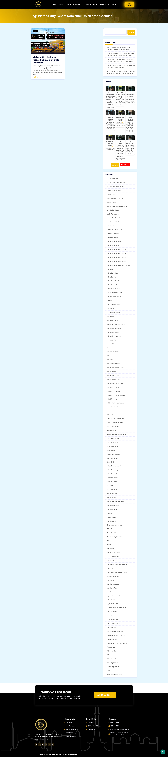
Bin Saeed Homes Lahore (114, 293)
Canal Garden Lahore (113, 304)
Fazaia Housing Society (114, 407)
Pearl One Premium (113, 556)
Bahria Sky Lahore (112, 273)
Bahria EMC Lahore (113, 234)
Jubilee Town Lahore (113, 454)
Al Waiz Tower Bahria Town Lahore (117, 206)
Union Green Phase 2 (113, 659)
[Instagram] (39, 744)
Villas (108, 671)
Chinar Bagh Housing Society (116, 324)
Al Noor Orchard (111, 202)
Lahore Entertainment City (115, 466)
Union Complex (111, 651)
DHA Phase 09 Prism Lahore (115, 367)
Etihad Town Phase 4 (113, 391)
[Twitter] (43, 744)
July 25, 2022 (38, 51)
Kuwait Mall (110, 462)
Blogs (68, 4)
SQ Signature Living (113, 619)
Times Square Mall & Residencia (117, 643)
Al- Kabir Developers (113, 210)
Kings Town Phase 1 (113, 458)
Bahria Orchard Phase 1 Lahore (116, 249)
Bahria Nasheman (112, 237)
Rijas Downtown (112, 592)
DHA (108, 356)
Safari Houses (111, 600)
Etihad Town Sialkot (113, 399)
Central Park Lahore (113, 320)
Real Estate (110, 580)
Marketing (110, 513)
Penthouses (110, 560)
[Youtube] (49, 744)
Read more (36, 77)
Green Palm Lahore (112, 426)
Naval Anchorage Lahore (114, 525)
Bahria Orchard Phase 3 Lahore (116, 257)
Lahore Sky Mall (112, 474)
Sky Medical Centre (112, 604)
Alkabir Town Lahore (113, 214)
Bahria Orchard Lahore (114, 241)
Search (131, 32)
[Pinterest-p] (46, 744)
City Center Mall (111, 340)
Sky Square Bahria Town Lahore (116, 608)
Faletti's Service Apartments (115, 403)
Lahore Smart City (112, 478)
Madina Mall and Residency (115, 501)
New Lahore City (112, 533)
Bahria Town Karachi (113, 281)
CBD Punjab (110, 308)
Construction (111, 348)
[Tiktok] (53, 744)
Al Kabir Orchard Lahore (114, 190)
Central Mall (110, 316)
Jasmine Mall (111, 450)
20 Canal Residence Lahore (115, 186)
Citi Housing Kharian (113, 332)
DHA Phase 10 (111, 371)
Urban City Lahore (112, 663)
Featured (35, 31)
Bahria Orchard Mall (113, 245)
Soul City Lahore (112, 611)
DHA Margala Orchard (113, 363)
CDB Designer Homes (113, 312)
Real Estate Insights (113, 584)
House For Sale (111, 430)
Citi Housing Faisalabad (114, 328)
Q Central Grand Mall (113, 576)
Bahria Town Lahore (113, 285)
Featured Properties (90, 4)
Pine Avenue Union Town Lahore (117, 564)
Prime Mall (110, 568)
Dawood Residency (112, 352)
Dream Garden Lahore (113, 379)
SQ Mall (109, 615)
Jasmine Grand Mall (113, 446)
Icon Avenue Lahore (113, 438)
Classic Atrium (111, 344)
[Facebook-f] (36, 744)
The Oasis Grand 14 (113, 639)
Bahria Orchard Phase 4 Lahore (116, 261)
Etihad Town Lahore (113, 387)
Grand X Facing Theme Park (115, 419)
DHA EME (110, 360)
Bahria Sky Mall (111, 277)
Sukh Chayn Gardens (113, 623)
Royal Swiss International (114, 596)
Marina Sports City (112, 509)
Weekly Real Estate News (114, 674)
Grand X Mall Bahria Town (115, 423)
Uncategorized (111, 647)
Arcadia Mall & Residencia (115, 222)
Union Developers (112, 655)
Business (109, 300)
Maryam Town (111, 517)
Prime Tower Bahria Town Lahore (117, 572)
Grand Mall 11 (111, 415)
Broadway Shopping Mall (114, 297)
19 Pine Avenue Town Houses (116, 182)
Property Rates (77, 4)
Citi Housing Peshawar (114, 336)
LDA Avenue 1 (111, 485)
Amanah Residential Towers (115, 218)
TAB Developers (111, 627)
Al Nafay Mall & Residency (115, 198)
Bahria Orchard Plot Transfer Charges (118, 265)
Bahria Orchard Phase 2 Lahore (116, 253)
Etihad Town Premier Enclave (116, 395)
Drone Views (111, 4)
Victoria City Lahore (113, 667)
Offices (109, 545)
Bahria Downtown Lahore (114, 230)
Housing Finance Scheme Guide (116, 434)
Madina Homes (111, 497)
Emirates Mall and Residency (116, 383)
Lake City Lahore (112, 482)
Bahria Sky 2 (110, 269)
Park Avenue (110, 548)
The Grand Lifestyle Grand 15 (116, 635)
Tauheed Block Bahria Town (115, 631)
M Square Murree (112, 493)
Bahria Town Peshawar (114, 289)
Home (54, 4)
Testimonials (102, 4)
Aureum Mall (111, 226)
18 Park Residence (112, 178)
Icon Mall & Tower (112, 442)
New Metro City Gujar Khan (115, 537)
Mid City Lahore (111, 521)
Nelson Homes (111, 529)
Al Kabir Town (111, 194)
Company (60, 4)
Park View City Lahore (113, 552)
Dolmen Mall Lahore (113, 375)
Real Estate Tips (112, 588)
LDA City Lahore (112, 489)
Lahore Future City (112, 470)
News (108, 541)
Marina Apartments (113, 505)
